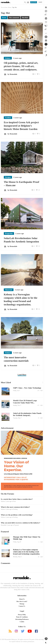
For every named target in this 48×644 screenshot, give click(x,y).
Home (9, 7)
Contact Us (22, 606)
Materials (8, 290)
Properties (9, 233)
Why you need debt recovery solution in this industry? (20, 523)
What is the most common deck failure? (15, 507)
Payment (16, 525)
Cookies (22, 621)
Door (14, 501)
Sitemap (22, 604)
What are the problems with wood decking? (17, 515)
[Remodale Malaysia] (22, 577)
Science (7, 58)
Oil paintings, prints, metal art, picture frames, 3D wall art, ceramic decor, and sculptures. (21, 66)
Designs (8, 177)
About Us (22, 599)
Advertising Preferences (22, 619)
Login (40, 2)
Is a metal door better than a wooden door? (17, 499)
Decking (15, 509)
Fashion (8, 118)
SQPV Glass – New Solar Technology (27, 388)
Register (33, 2)
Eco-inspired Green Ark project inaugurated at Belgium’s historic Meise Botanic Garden (21, 125)
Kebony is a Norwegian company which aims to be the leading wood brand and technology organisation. (26, 552)
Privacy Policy (22, 614)
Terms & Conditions (22, 617)
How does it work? (22, 601)
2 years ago (8, 501)
